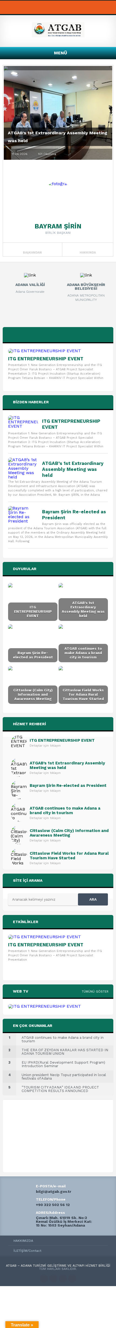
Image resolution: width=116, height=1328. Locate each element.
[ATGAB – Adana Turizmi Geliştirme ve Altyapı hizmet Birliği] (58, 35)
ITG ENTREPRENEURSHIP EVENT (45, 358)
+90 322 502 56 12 (53, 1205)
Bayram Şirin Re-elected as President (74, 514)
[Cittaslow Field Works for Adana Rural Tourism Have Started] (83, 685)
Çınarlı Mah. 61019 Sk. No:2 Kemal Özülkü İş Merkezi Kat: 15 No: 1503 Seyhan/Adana (64, 1221)
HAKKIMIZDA (23, 1241)
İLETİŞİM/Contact (27, 1251)
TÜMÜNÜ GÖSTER (95, 991)
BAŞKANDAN (32, 252)
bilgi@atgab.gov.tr (53, 1191)
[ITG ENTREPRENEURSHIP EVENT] (58, 351)
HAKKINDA (88, 252)
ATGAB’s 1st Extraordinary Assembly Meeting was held (73, 469)
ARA (93, 899)
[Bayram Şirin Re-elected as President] (23, 514)
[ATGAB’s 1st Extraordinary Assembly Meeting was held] (23, 468)
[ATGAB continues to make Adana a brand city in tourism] (83, 643)
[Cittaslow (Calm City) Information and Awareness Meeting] (32, 685)
